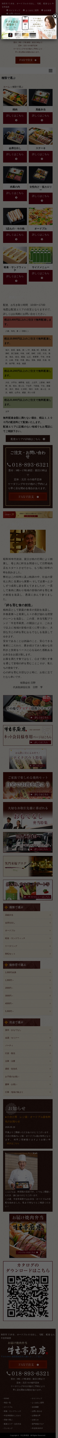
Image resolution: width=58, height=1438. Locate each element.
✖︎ (55, 16)
